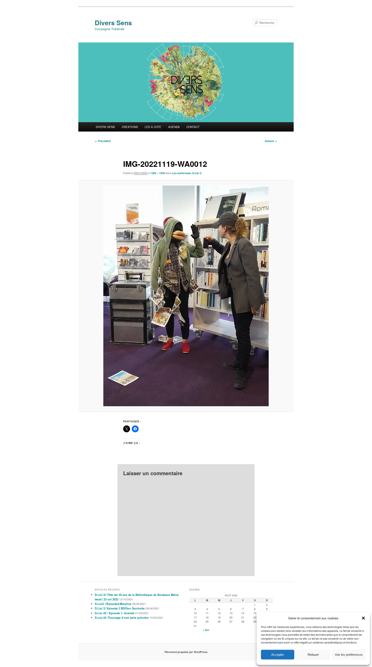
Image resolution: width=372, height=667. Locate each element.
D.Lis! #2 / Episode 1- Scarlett (114, 613)
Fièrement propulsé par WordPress (186, 652)
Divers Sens (113, 22)
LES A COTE (153, 127)
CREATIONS (130, 127)
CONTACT (193, 127)
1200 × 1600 (157, 173)
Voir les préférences (349, 654)
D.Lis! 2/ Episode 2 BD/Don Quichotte (120, 608)
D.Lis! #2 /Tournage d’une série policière (122, 617)
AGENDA (174, 127)
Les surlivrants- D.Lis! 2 (187, 173)
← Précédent (103, 141)
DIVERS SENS (105, 127)
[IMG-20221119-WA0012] (186, 296)
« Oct (206, 630)
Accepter (277, 654)
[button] (363, 618)
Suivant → (271, 141)
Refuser (313, 654)
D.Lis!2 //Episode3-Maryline (113, 604)
